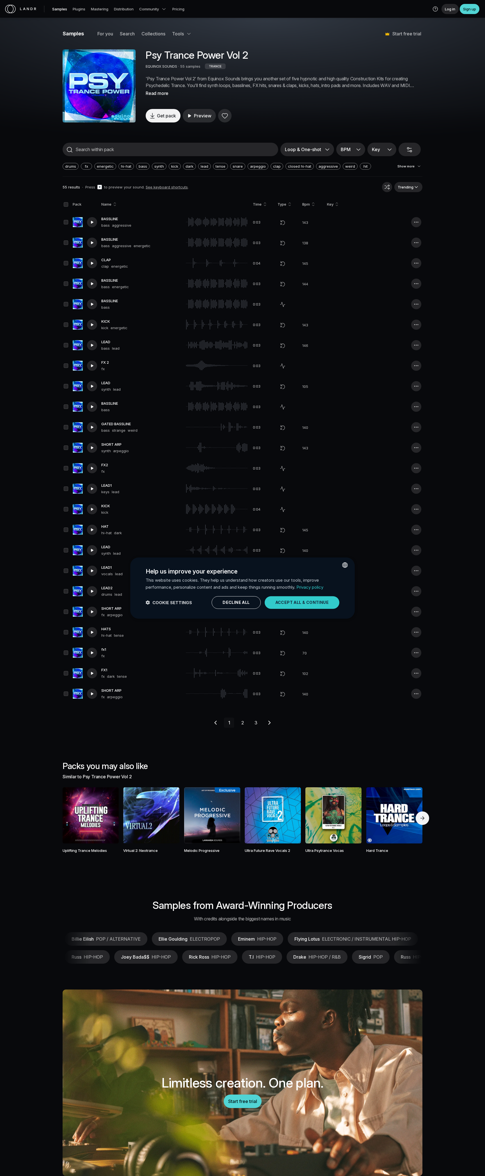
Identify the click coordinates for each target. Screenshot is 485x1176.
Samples (59, 9)
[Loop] (283, 222)
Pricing (178, 9)
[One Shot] (283, 304)
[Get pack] (107, 815)
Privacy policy (309, 587)
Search (127, 34)
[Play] (99, 86)
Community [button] (149, 9)
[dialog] (242, 588)
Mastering (99, 9)
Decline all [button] (236, 602)
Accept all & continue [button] (302, 602)
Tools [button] (178, 34)
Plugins (79, 9)
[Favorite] (225, 115)
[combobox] (345, 565)
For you (105, 34)
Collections (153, 34)
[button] (435, 9)
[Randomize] (387, 187)
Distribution (124, 9)
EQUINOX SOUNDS (161, 66)
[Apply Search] (69, 149)
